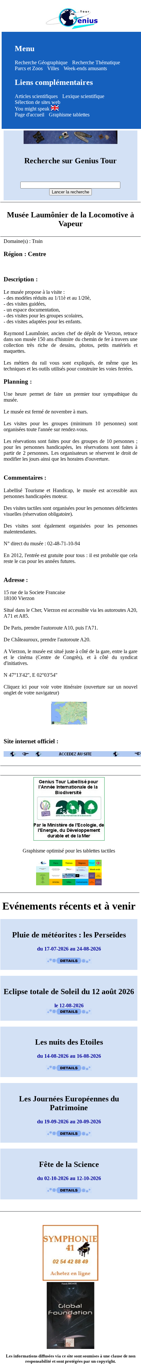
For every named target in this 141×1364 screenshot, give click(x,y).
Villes (53, 68)
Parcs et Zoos (29, 68)
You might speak (33, 108)
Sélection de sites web (37, 102)
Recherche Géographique (41, 62)
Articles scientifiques (36, 96)
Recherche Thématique (96, 62)
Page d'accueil (29, 114)
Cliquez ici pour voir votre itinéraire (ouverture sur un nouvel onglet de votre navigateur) (71, 689)
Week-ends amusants (85, 68)
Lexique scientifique (83, 96)
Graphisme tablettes (69, 114)
